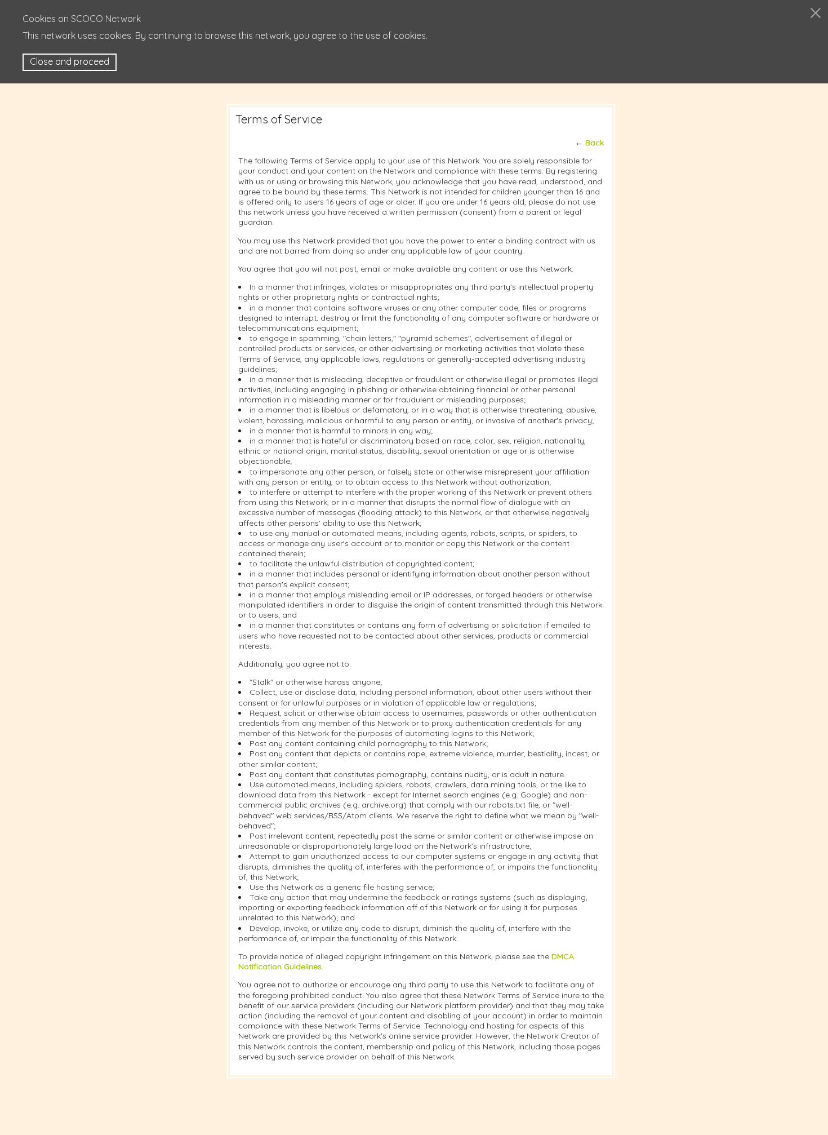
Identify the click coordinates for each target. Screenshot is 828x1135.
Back (594, 143)
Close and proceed (69, 61)
